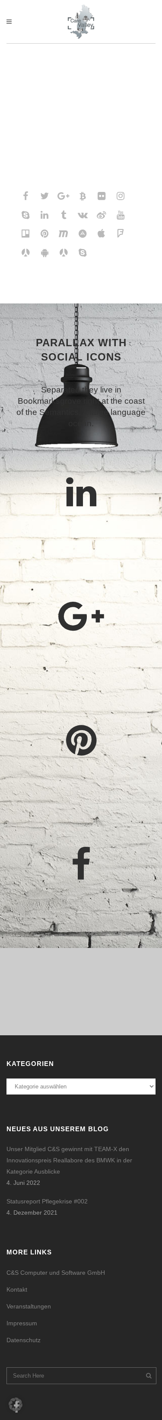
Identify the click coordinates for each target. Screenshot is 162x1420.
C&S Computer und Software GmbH (55, 1272)
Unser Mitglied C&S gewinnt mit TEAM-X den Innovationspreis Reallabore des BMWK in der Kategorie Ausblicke (69, 1160)
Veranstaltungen (28, 1306)
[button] (15, 1404)
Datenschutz (23, 1340)
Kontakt (16, 1289)
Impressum (21, 1323)
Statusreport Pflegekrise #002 (47, 1201)
